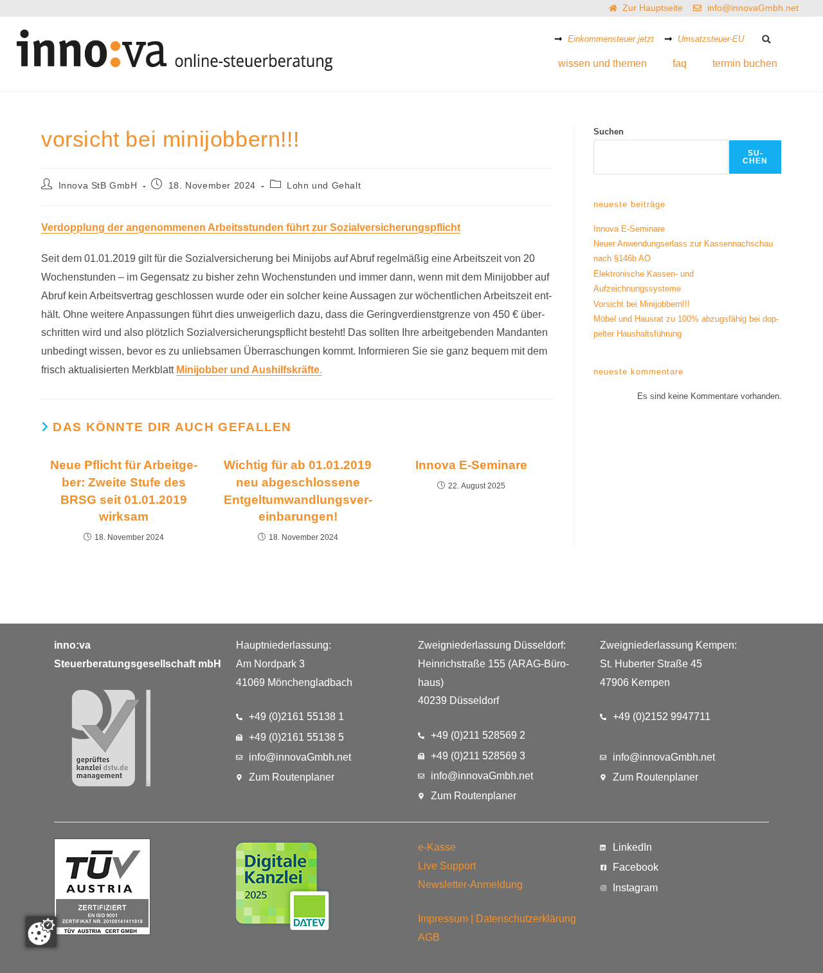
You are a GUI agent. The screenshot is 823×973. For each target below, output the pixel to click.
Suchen (608, 131)
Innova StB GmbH (98, 185)
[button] (766, 39)
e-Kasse (437, 847)
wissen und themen (602, 63)
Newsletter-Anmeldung (470, 884)
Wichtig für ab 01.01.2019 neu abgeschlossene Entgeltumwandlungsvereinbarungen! (298, 491)
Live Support (447, 865)
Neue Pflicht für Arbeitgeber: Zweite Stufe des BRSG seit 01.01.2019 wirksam (123, 491)
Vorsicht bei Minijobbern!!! (641, 304)
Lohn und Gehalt (324, 185)
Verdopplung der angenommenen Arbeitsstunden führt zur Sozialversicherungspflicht (250, 227)
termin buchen (744, 63)
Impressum (443, 918)
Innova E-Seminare (471, 465)
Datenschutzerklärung (526, 918)
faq (680, 63)
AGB (429, 937)
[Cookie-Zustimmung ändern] (41, 931)
